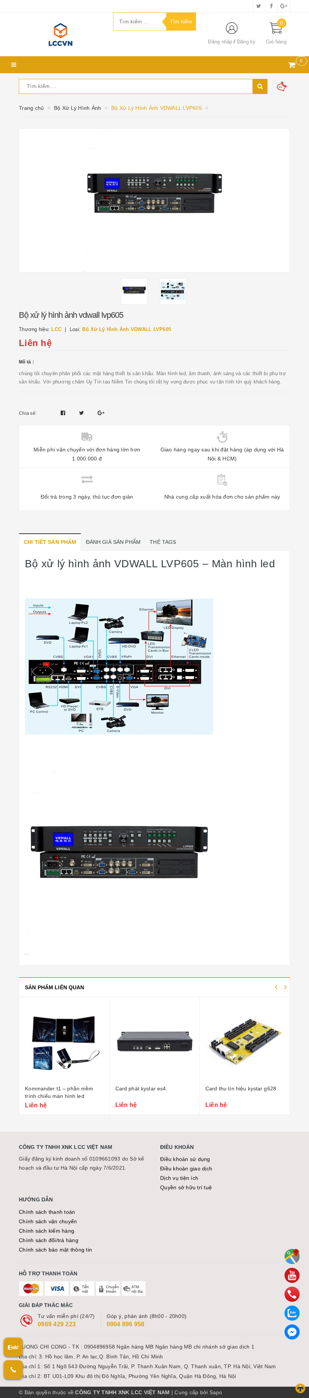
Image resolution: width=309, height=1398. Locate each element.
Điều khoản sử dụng (185, 1159)
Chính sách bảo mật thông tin (55, 1250)
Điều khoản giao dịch (186, 1169)
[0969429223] (292, 1294)
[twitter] (259, 6)
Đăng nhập (220, 42)
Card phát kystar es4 (140, 1088)
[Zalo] (292, 1313)
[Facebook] (292, 1331)
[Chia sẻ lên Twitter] (82, 413)
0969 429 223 (57, 1324)
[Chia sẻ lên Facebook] (64, 413)
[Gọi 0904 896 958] (13, 1369)
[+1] (101, 413)
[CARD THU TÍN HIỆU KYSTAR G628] (244, 1042)
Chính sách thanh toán (47, 1212)
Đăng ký (246, 42)
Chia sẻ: (28, 413)
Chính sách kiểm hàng (46, 1231)
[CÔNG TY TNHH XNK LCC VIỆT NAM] (60, 34)
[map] (292, 1256)
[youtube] (292, 1275)
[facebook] (271, 6)
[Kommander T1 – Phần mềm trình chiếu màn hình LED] (64, 1042)
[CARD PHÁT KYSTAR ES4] (154, 1042)
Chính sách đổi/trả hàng (48, 1240)
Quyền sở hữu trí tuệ (186, 1187)
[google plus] (284, 6)
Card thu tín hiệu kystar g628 (240, 1088)
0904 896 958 (126, 1324)
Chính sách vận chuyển (48, 1221)
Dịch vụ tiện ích (179, 1178)
